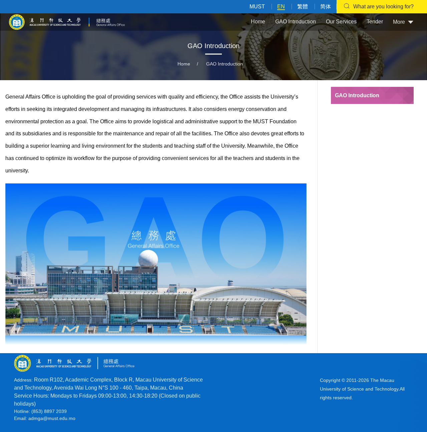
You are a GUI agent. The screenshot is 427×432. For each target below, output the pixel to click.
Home (258, 21)
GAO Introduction (295, 21)
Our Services (341, 21)
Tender (375, 21)
